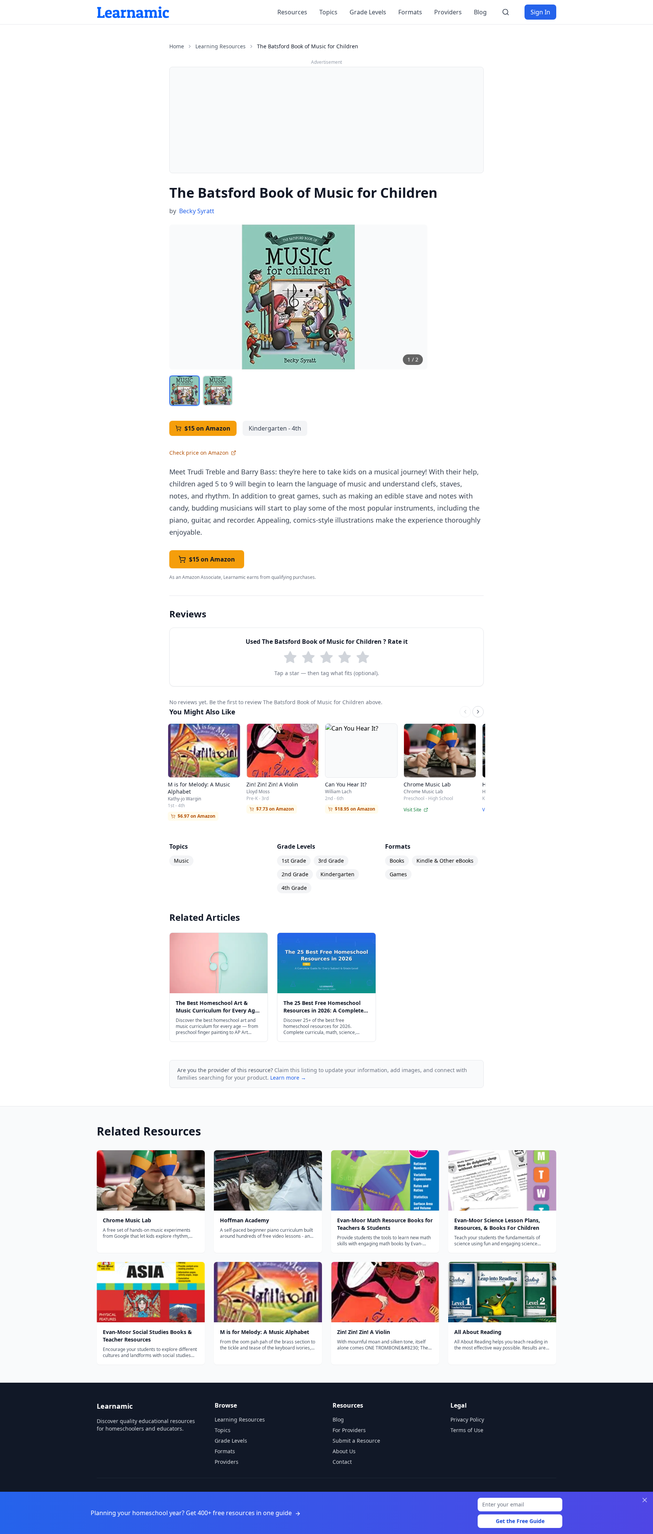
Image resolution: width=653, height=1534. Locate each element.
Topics (328, 12)
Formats (410, 12)
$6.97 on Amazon (196, 816)
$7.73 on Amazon (275, 809)
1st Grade (294, 860)
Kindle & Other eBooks (445, 860)
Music (181, 860)
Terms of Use (466, 1430)
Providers (448, 12)
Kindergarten (337, 874)
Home (176, 46)
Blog (480, 12)
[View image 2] (218, 390)
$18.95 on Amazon (355, 809)
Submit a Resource (356, 1440)
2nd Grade (295, 874)
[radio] (290, 657)
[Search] (505, 12)
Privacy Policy (467, 1419)
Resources (292, 12)
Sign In (540, 12)
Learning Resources (220, 46)
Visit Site (412, 810)
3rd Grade (331, 860)
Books (397, 860)
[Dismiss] (644, 1500)
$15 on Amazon (207, 428)
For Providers (349, 1430)
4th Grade (294, 887)
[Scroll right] (478, 711)
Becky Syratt (196, 211)
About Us (344, 1451)
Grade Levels (368, 12)
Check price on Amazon (199, 452)
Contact (342, 1461)
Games (398, 874)
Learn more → (288, 1077)
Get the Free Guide (520, 1521)
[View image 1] (184, 390)
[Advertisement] (326, 120)
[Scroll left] (465, 711)
